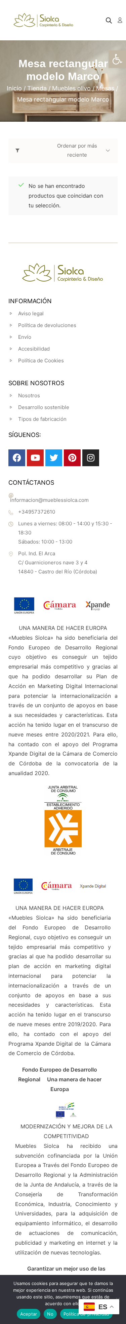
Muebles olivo (71, 88)
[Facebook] (16, 457)
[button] (117, 59)
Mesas (105, 88)
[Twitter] (53, 457)
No (50, 1314)
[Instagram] (90, 457)
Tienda (37, 88)
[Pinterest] (72, 457)
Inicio (14, 88)
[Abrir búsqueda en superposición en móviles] (109, 20)
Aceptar (28, 1314)
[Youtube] (35, 457)
